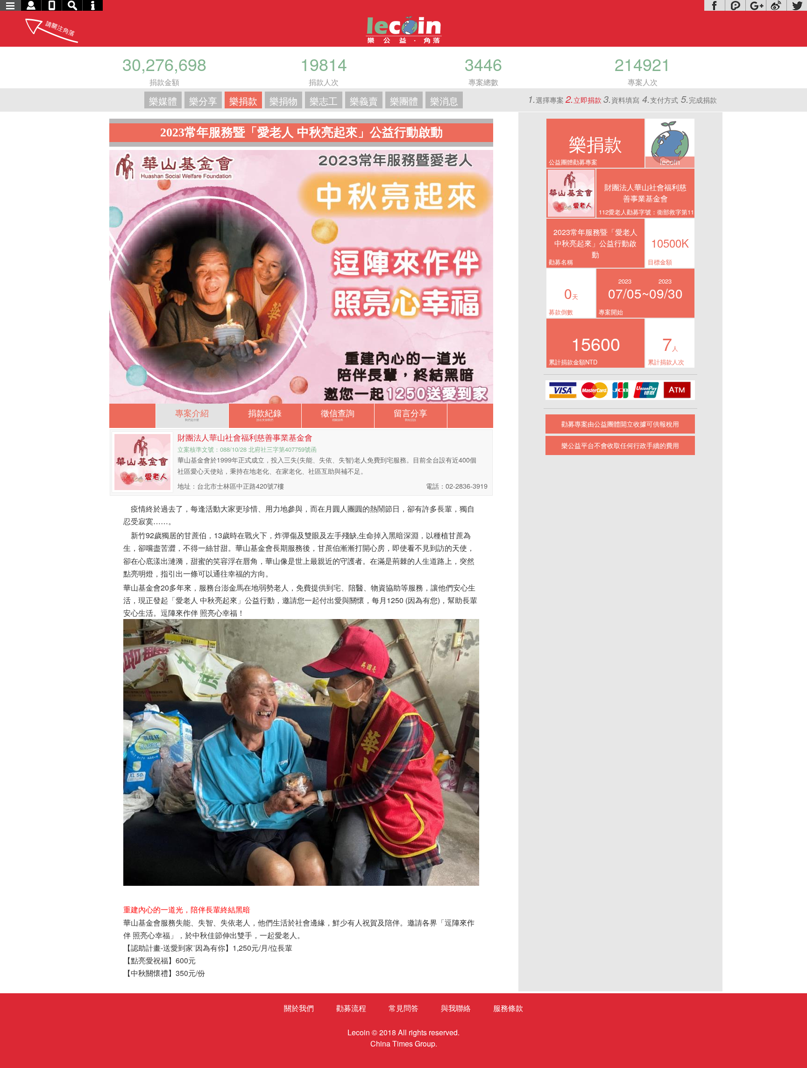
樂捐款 (243, 100)
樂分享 (203, 100)
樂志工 (324, 100)
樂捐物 (283, 100)
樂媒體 (163, 100)
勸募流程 (351, 1008)
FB (714, 5)
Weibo (776, 5)
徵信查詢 (337, 414)
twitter (796, 5)
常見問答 (403, 1008)
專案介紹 (192, 414)
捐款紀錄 (265, 414)
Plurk (735, 5)
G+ (755, 5)
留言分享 (410, 414)
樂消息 (444, 100)
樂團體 (404, 100)
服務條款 (508, 1008)
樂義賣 (364, 100)
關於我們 (299, 1008)
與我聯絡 (456, 1008)
